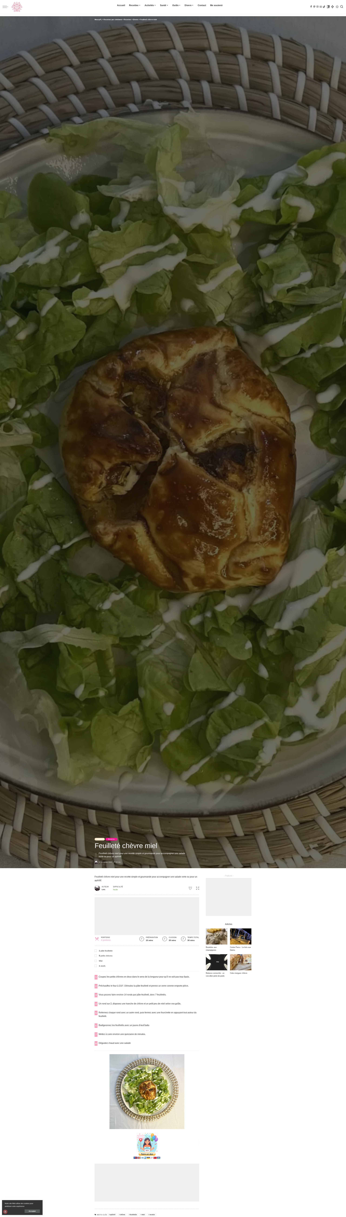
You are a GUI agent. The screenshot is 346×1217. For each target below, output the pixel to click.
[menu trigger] (7, 7)
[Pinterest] (314, 7)
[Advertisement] (147, 916)
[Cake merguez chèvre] (240, 962)
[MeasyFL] (17, 7)
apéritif (112, 1214)
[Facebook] (311, 7)
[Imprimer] (190, 887)
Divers (99, 839)
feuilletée (133, 1214)
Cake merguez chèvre (238, 973)
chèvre (122, 1214)
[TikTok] (324, 7)
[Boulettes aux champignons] (216, 936)
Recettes (111, 839)
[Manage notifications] (5, 1212)
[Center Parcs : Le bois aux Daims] (240, 936)
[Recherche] (341, 7)
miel (143, 1214)
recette (152, 1214)
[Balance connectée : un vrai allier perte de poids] (216, 962)
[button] (197, 887)
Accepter (32, 1211)
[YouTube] (321, 7)
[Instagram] (317, 7)
